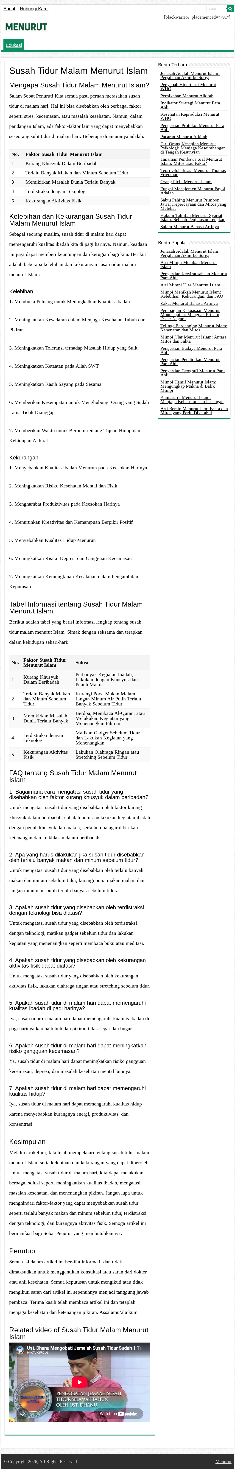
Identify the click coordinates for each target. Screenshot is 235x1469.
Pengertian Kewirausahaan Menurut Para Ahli (193, 275)
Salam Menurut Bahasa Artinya (189, 226)
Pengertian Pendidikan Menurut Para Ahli (190, 361)
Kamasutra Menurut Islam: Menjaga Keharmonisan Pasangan (192, 399)
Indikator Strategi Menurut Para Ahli (190, 104)
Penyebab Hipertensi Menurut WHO (188, 86)
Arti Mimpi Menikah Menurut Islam (188, 264)
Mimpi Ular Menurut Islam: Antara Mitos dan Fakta (193, 339)
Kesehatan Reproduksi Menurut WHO (189, 116)
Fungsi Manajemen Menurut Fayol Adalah (192, 190)
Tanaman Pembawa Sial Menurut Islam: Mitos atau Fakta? (191, 161)
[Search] (230, 8)
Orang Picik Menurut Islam (186, 181)
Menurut (223, 1461)
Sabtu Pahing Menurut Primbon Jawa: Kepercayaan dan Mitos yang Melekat (193, 204)
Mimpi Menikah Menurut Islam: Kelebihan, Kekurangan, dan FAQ (191, 294)
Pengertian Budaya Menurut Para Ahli (191, 350)
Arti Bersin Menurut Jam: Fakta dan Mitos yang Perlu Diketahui (194, 410)
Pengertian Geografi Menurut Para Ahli (192, 372)
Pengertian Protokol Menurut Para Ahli (192, 127)
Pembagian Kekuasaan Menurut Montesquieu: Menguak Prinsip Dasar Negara (190, 314)
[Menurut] (26, 25)
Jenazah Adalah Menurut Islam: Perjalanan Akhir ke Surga (190, 75)
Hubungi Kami (34, 8)
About (9, 8)
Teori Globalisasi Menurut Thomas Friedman (193, 172)
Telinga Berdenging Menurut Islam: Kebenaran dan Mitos (193, 327)
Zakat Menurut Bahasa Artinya (189, 303)
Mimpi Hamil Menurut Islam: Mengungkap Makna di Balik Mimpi (188, 386)
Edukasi (14, 45)
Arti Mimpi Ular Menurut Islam (190, 284)
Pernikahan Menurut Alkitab (186, 95)
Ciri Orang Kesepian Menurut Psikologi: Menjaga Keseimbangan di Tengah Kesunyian (193, 147)
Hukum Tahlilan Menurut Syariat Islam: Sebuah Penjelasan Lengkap (192, 217)
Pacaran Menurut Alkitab (183, 136)
